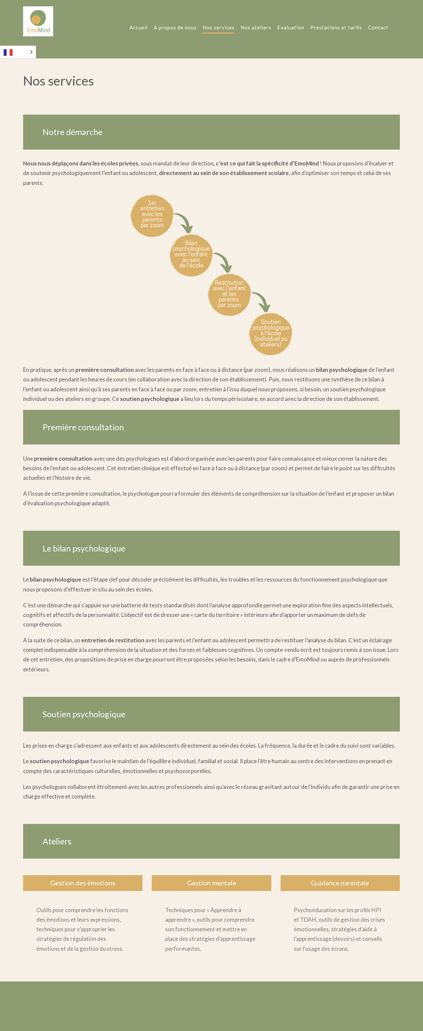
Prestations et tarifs (336, 27)
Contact (378, 27)
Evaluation (290, 27)
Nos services (219, 27)
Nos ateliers (256, 27)
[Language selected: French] (18, 52)
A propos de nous (175, 27)
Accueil (139, 27)
